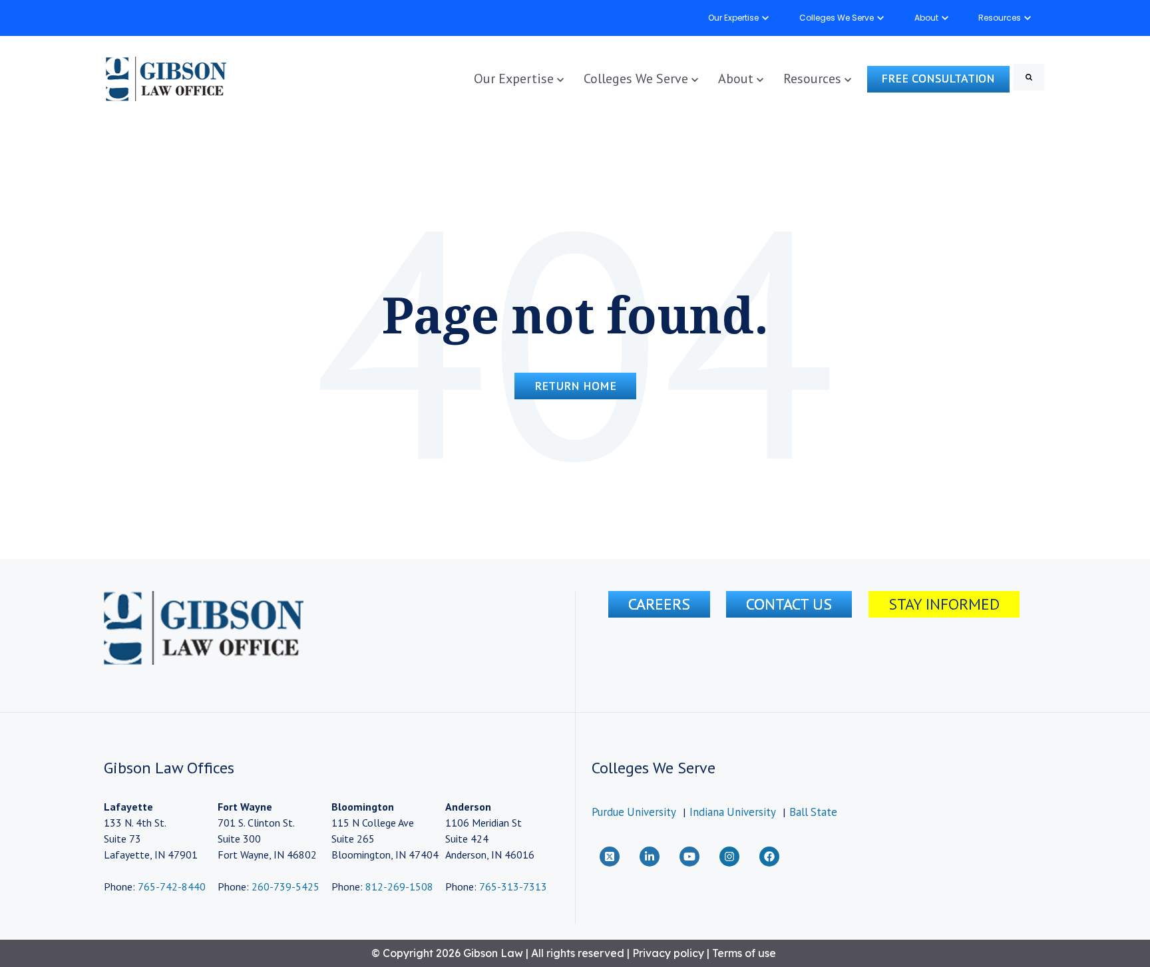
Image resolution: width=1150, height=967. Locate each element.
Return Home (575, 385)
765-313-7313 (513, 886)
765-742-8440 (170, 886)
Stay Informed (944, 604)
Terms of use (744, 953)
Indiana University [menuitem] (732, 812)
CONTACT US (789, 604)
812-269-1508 (399, 886)
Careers (659, 604)
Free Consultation (938, 78)
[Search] (1029, 77)
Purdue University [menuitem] (634, 812)
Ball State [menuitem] (813, 812)
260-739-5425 (285, 886)
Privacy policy (668, 953)
